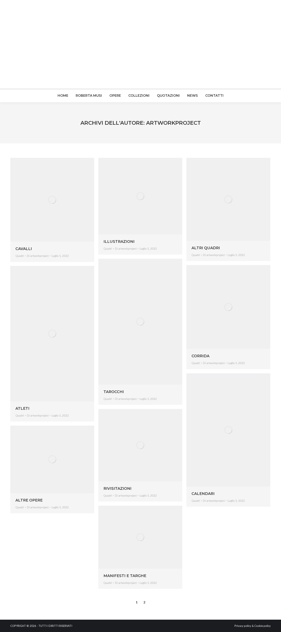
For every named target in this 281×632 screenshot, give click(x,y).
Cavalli (23, 249)
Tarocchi (113, 392)
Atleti (22, 408)
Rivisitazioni (117, 488)
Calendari (203, 493)
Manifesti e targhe (124, 576)
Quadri (19, 255)
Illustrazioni (119, 241)
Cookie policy (262, 625)
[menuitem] (63, 96)
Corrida (200, 356)
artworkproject (173, 123)
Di (38, 255)
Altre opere (29, 500)
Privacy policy (243, 625)
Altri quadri (206, 248)
